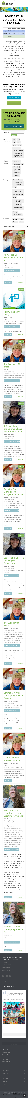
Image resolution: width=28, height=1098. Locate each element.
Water (15, 197)
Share (17, 1032)
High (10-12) (16, 170)
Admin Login (5, 981)
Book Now (8, 282)
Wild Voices (5, 1073)
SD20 (19, 145)
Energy (15, 212)
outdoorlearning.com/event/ (10, 1001)
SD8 (14, 142)
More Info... (8, 897)
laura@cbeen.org (6, 970)
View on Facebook (20, 1028)
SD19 (14, 145)
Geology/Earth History (18, 208)
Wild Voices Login (6, 1052)
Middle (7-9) (16, 167)
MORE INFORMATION (14, 97)
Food (14, 187)
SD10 (18, 142)
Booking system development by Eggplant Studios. (15, 1096)
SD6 (18, 139)
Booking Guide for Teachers (17, 120)
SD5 (14, 139)
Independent (16, 148)
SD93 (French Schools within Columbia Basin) (18, 155)
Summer (21, 219)
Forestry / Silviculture (18, 190)
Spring (15, 219)
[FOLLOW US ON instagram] (10, 976)
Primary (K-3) (16, 161)
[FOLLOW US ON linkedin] (7, 976)
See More (20, 282)
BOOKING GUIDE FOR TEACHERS (14, 126)
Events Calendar (6, 1061)
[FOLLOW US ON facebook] (3, 976)
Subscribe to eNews (7, 1057)
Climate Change (17, 180)
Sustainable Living (18, 194)
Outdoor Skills (17, 204)
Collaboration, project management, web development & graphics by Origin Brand (14, 1095)
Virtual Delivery (17, 214)
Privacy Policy (16, 1093)
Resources (5, 1078)
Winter (21, 222)
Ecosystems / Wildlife (18, 201)
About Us (5, 1081)
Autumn (15, 222)
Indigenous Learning (18, 183)
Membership (6, 1070)
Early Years (16, 175)
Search (14, 135)
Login (5, 1084)
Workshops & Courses (8, 1076)
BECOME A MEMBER (14, 103)
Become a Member (6, 1054)
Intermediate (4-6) (18, 164)
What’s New (5, 1059)
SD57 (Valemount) (18, 151)
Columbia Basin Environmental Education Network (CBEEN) (15, 994)
